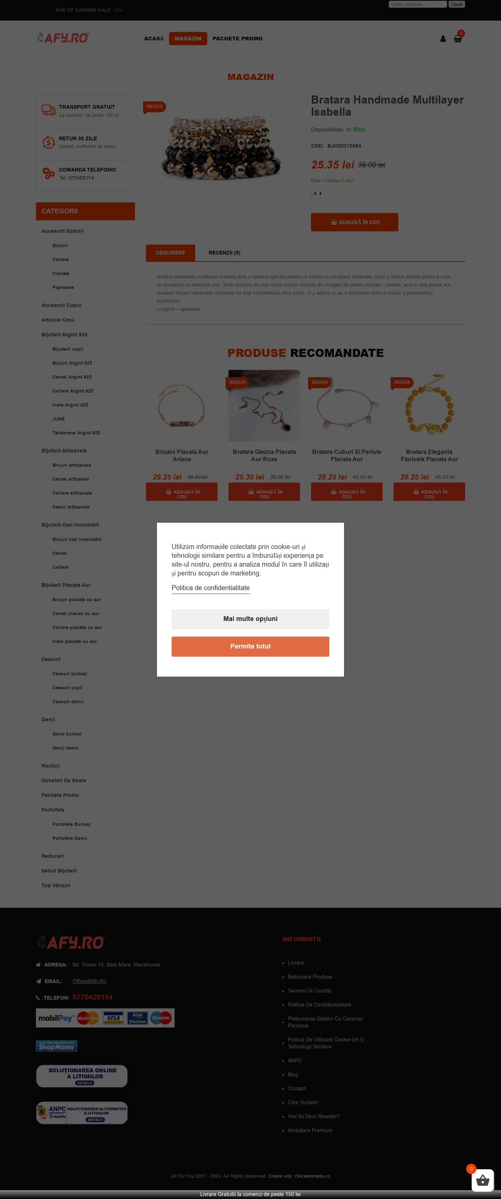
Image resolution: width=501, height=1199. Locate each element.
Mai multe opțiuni (250, 619)
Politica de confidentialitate (211, 588)
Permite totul (250, 646)
